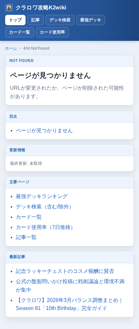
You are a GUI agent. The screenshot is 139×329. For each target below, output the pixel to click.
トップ (15, 19)
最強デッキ (90, 19)
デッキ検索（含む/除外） (45, 206)
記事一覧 (26, 237)
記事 (35, 19)
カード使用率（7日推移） (46, 227)
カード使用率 (52, 32)
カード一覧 (19, 32)
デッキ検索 (59, 19)
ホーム (11, 48)
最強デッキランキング (42, 196)
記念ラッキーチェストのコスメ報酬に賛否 (65, 271)
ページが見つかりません (44, 130)
